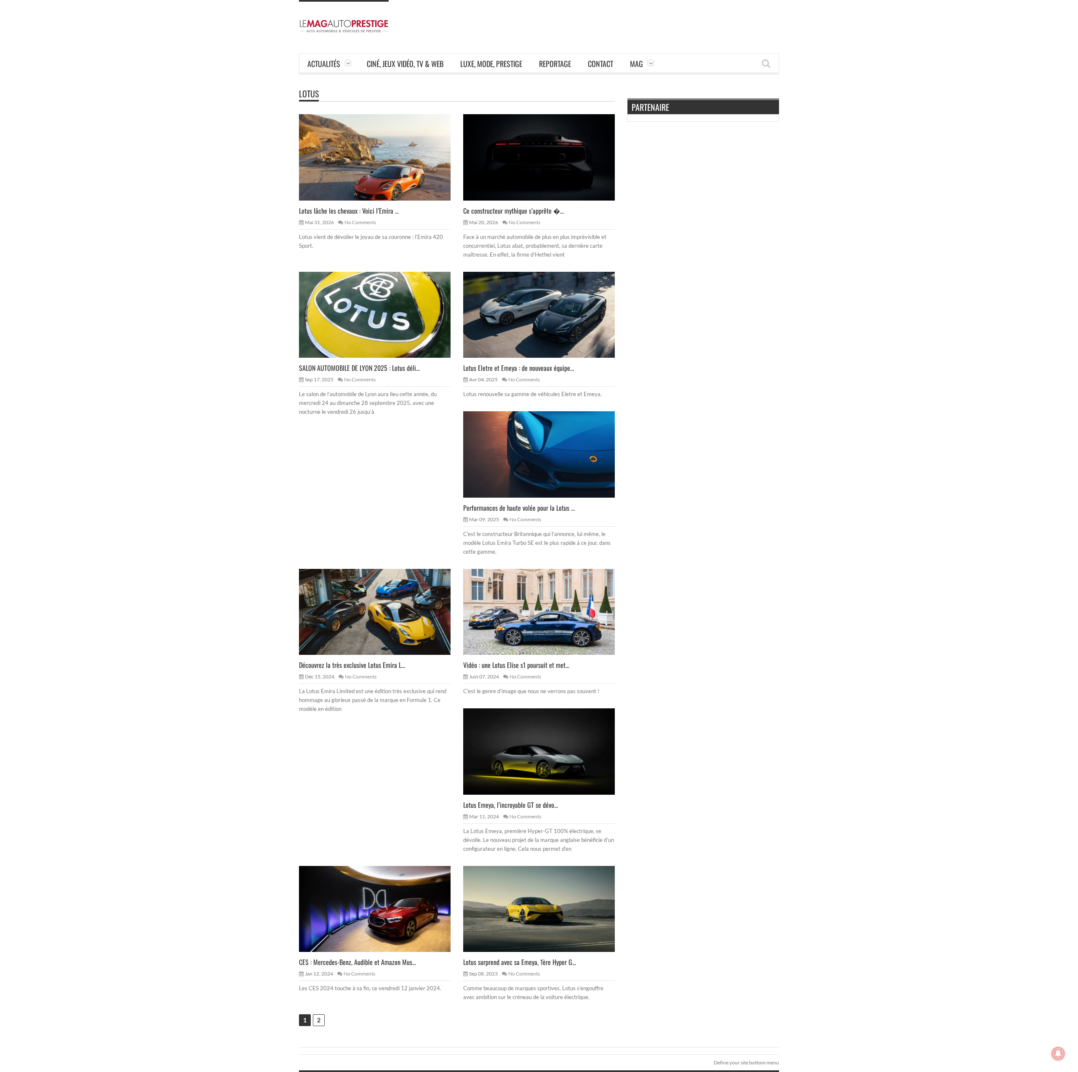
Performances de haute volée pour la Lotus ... (519, 508)
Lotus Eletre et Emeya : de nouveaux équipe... (518, 368)
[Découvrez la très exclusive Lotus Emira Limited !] (381, 611)
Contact (600, 63)
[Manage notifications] (1058, 1053)
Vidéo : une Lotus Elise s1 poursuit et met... (516, 665)
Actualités (323, 63)
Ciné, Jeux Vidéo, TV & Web (405, 63)
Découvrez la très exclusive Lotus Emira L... (352, 665)
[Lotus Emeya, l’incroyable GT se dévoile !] (546, 751)
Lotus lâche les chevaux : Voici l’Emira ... (349, 211)
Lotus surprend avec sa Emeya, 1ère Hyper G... (519, 962)
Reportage (555, 63)
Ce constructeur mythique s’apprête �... (513, 211)
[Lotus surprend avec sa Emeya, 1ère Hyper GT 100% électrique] (546, 908)
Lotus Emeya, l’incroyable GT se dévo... (510, 805)
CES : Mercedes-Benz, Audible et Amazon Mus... (357, 962)
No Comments (360, 222)
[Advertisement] (625, 19)
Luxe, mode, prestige (491, 63)
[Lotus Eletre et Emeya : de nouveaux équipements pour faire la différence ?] (546, 314)
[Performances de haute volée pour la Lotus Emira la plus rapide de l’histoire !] (546, 454)
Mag (636, 63)
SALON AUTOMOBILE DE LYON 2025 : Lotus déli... (359, 368)
